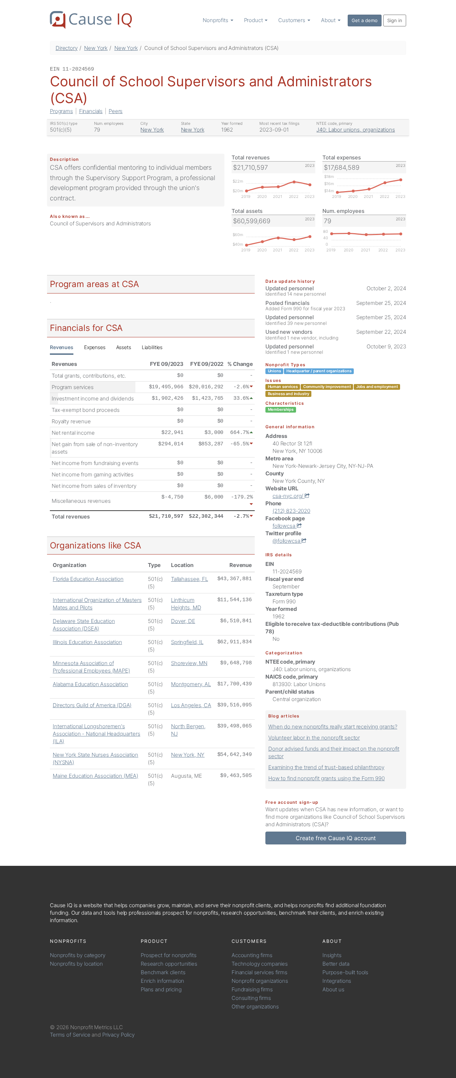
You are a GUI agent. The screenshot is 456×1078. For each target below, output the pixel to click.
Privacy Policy (118, 1034)
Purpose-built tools (345, 972)
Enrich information (162, 980)
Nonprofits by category (77, 955)
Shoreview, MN (189, 663)
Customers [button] (292, 20)
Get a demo (365, 20)
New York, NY (187, 754)
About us (333, 989)
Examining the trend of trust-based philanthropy (326, 767)
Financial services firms (259, 972)
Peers (116, 111)
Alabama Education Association (90, 684)
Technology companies (260, 963)
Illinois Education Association (87, 642)
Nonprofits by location (76, 963)
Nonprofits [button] (216, 20)
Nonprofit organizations (260, 980)
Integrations (336, 980)
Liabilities (152, 347)
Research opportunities (169, 963)
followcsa (285, 525)
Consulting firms (251, 998)
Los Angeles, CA (191, 705)
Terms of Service (70, 1034)
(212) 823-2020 (291, 510)
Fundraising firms (252, 989)
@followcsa (287, 540)
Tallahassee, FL (189, 579)
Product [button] (254, 20)
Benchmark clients (163, 972)
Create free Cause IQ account (336, 838)
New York (96, 48)
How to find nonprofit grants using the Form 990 (326, 778)
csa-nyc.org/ (289, 495)
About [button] (329, 20)
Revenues (61, 347)
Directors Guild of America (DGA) (92, 705)
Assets (123, 347)
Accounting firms (252, 955)
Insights (332, 955)
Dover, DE (183, 621)
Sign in (394, 20)
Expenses (94, 347)
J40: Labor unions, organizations (355, 129)
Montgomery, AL (191, 684)
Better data (335, 963)
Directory (67, 48)
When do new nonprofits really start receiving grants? (332, 726)
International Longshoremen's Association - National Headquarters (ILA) (96, 734)
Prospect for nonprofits (169, 955)
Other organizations (255, 1006)
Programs (61, 111)
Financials (91, 111)
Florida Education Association (88, 579)
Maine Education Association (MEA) (95, 775)
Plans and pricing (161, 989)
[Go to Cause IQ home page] (90, 20)
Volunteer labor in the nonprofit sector (314, 737)
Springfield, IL (187, 642)
